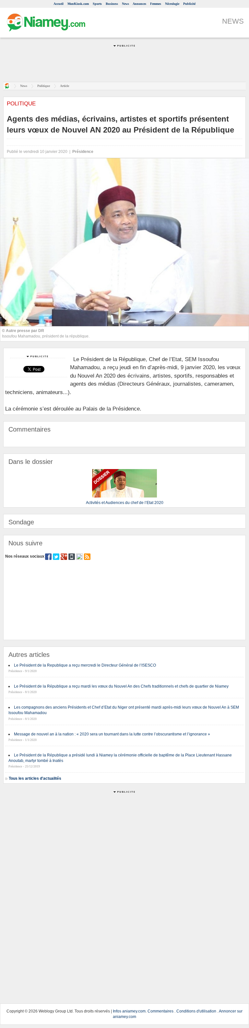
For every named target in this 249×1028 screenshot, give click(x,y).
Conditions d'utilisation (196, 1011)
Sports (97, 3)
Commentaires (160, 1011)
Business (112, 3)
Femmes (155, 3)
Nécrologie (172, 3)
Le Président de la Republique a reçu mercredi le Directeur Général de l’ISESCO (85, 665)
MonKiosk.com (78, 3)
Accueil (58, 3)
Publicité (189, 3)
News (125, 3)
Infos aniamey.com (129, 1011)
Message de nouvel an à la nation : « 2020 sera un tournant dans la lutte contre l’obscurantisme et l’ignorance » (112, 734)
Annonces (139, 3)
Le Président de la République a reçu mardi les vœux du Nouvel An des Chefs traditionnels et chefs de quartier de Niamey (121, 686)
